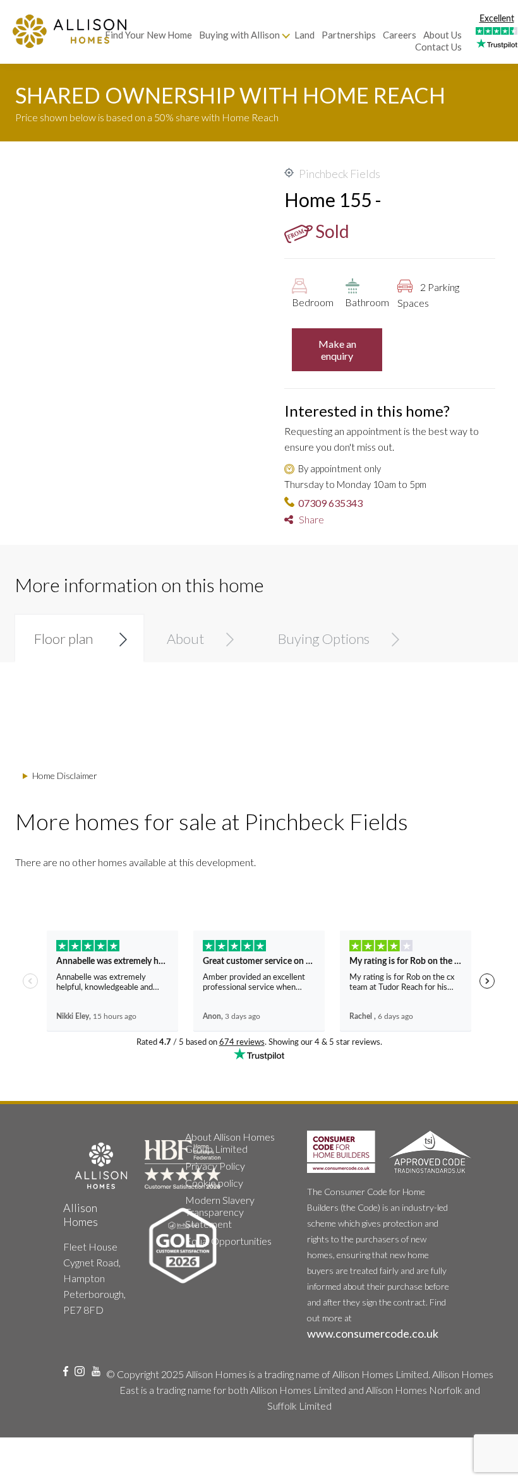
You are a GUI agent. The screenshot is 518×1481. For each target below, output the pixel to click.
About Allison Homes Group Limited (230, 1143)
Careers (399, 34)
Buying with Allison (239, 34)
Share (308, 519)
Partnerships (349, 34)
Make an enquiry (337, 350)
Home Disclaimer (64, 775)
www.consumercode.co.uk (372, 1333)
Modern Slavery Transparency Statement (220, 1212)
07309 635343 (330, 503)
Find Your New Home (148, 34)
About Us (442, 34)
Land (304, 34)
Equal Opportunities (228, 1241)
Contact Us (438, 46)
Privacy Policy (215, 1166)
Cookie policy (214, 1183)
